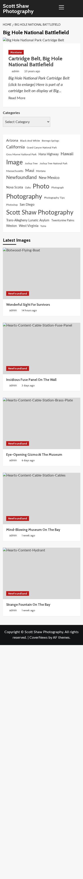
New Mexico (49, 178)
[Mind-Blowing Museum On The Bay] (41, 498)
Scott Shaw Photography (18, 8)
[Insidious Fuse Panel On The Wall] (41, 348)
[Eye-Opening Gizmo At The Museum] (41, 423)
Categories (11, 113)
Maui (29, 171)
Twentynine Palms (62, 220)
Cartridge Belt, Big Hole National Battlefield (35, 61)
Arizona (12, 140)
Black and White (30, 140)
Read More (16, 98)
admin (15, 71)
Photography (24, 196)
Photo (41, 186)
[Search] (77, 9)
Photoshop (12, 205)
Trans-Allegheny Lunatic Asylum (27, 220)
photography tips (54, 197)
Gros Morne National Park (21, 154)
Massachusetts (14, 171)
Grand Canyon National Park (42, 147)
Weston (11, 226)
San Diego (27, 204)
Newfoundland (21, 177)
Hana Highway (49, 154)
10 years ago (32, 71)
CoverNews (38, 637)
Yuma (43, 226)
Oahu (28, 187)
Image (14, 162)
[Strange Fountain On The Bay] (41, 573)
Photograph (57, 187)
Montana (16, 52)
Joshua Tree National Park (54, 163)
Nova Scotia (14, 187)
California (15, 147)
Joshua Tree (31, 163)
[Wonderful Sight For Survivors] (41, 273)
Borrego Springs (50, 141)
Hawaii (67, 154)
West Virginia (28, 226)
